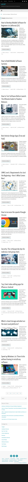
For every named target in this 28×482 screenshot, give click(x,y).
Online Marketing (5, 433)
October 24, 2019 (11, 348)
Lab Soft (3, 4)
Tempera (20, 462)
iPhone (16, 312)
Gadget (3, 426)
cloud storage (5, 349)
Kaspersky (4, 277)
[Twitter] (25, 1)
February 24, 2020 (11, 311)
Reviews (3, 435)
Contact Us (5, 1)
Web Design (4, 446)
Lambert (4, 205)
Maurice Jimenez (6, 52)
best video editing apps (10, 312)
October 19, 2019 (11, 386)
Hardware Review (5, 429)
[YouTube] (23, 1)
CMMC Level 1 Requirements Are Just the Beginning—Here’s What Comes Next (13, 175)
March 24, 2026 (13, 127)
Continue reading (5, 49)
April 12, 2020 (10, 240)
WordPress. (25, 462)
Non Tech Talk (4, 431)
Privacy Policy (10, 1)
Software (4, 387)
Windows (11, 387)
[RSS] (26, 1)
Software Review (21, 52)
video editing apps (20, 312)
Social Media (4, 439)
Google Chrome (5, 242)
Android (4, 312)
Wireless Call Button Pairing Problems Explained (11, 406)
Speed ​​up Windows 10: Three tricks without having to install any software (13, 359)
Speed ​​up (8, 387)
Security (8, 277)
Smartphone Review (6, 437)
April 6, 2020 (10, 275)
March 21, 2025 (10, 205)
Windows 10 (16, 387)
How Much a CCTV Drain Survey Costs (9, 419)
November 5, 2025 (14, 164)
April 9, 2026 (13, 89)
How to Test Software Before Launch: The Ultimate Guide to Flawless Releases (13, 99)
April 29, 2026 (13, 52)
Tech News (4, 444)
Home (1, 1)
